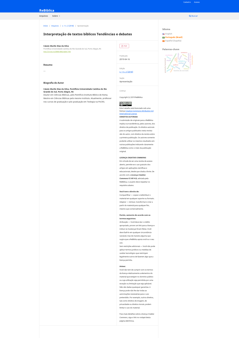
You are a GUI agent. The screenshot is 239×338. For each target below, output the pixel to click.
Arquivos (43, 16)
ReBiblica (46, 10)
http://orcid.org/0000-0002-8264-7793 (57, 52)
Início (45, 26)
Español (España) (173, 40)
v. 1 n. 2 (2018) (68, 26)
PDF (125, 46)
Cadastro (187, 2)
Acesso (197, 2)
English (168, 33)
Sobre (55, 16)
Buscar (194, 16)
